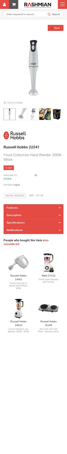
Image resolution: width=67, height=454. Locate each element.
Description (14, 215)
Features (12, 207)
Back (57, 27)
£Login (8, 167)
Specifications (16, 222)
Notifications (15, 230)
